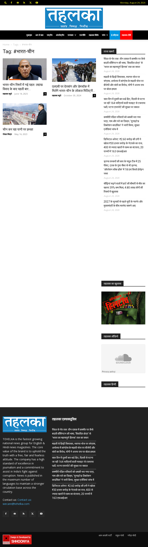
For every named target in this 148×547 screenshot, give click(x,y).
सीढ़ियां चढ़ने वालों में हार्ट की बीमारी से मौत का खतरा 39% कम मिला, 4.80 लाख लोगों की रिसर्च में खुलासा (124, 187)
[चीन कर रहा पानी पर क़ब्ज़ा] (25, 114)
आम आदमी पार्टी (105, 535)
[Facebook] (11, 2)
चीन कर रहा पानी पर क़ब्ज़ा (18, 129)
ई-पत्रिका (114, 35)
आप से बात (39, 35)
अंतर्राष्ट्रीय (60, 35)
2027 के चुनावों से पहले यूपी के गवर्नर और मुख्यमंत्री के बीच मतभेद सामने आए (123, 203)
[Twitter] (30, 2)
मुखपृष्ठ (29, 35)
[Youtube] (37, 2)
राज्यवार (70, 35)
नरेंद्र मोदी (132, 535)
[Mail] (18, 2)
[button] (5, 2)
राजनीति (82, 35)
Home (6, 44)
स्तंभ (103, 35)
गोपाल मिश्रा (7, 134)
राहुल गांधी (119, 535)
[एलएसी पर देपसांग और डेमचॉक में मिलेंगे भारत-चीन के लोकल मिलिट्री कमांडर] (74, 70)
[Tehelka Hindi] (74, 18)
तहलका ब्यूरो (7, 93)
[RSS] (24, 2)
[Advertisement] (124, 249)
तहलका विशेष (93, 35)
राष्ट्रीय (49, 35)
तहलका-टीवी (126, 35)
